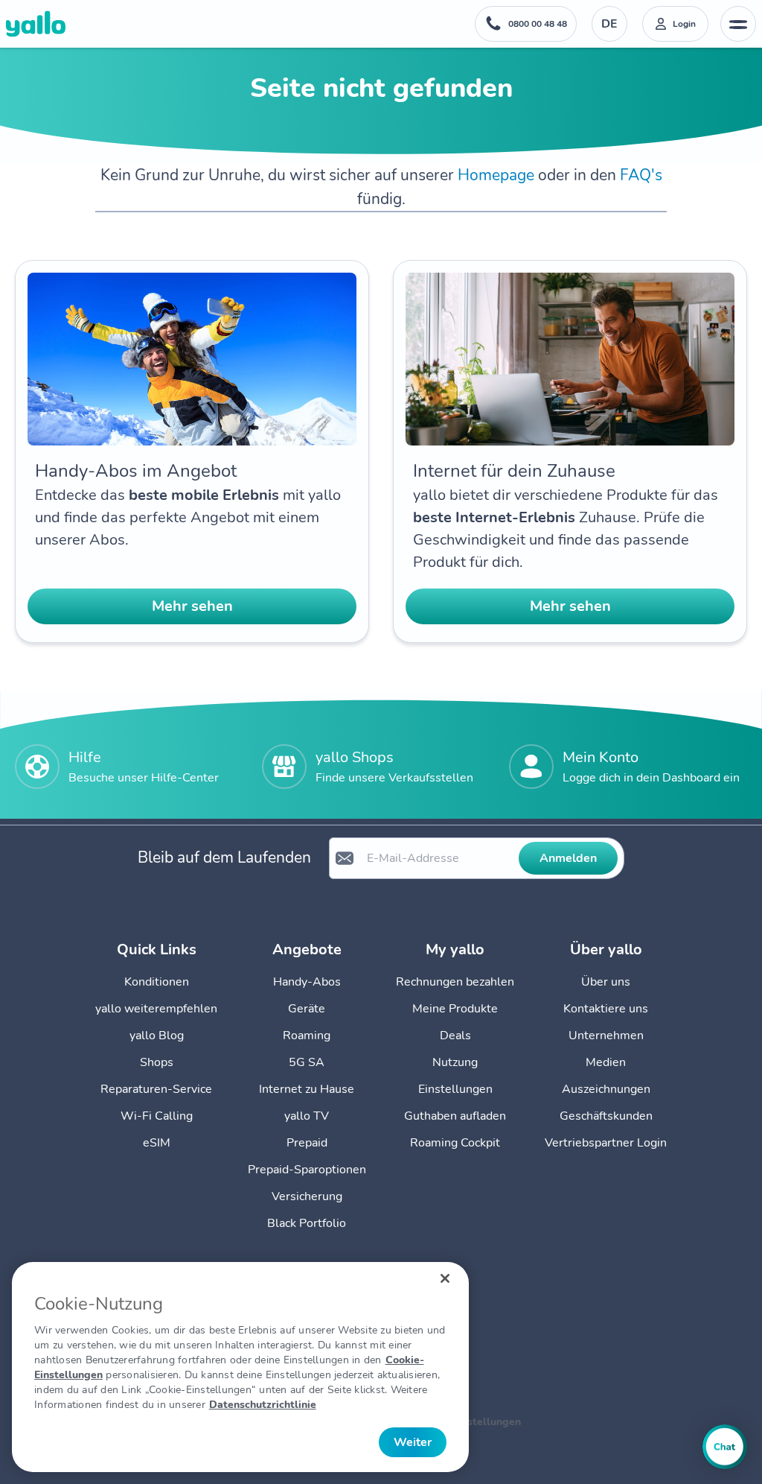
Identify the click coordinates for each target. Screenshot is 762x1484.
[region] (240, 1367)
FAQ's (641, 175)
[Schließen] (445, 1278)
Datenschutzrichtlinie (262, 1405)
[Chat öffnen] (724, 1446)
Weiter (413, 1442)
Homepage (496, 175)
